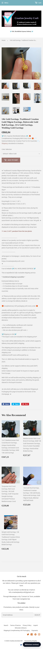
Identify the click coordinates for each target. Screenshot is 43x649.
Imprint (35, 625)
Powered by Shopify (30, 641)
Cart (39, 3)
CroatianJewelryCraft (15, 641)
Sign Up (37, 615)
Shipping (5, 143)
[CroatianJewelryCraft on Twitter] (28, 635)
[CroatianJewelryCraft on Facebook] (32, 635)
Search (6, 625)
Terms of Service (15, 625)
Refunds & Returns (21, 628)
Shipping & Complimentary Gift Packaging (17, 630)
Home (3, 40)
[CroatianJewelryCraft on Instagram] (39, 635)
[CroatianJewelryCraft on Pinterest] (35, 635)
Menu (6, 3)
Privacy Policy (27, 625)
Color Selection (7, 149)
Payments (35, 630)
